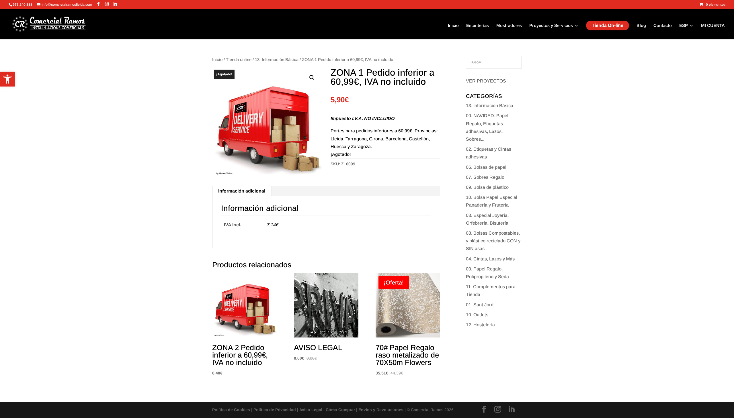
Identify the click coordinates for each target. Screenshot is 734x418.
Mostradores (509, 25)
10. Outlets (477, 314)
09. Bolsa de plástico (487, 187)
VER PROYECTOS (486, 81)
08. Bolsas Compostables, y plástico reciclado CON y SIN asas (493, 241)
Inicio (453, 25)
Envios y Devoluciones (380, 409)
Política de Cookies (231, 409)
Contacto (662, 25)
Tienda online (238, 59)
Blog (641, 25)
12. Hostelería (480, 324)
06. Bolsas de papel (486, 167)
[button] (7, 79)
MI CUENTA (713, 25)
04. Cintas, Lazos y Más (490, 258)
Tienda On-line (607, 25)
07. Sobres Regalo (485, 177)
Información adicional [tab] (241, 191)
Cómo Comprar (340, 409)
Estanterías (477, 25)
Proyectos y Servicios (551, 25)
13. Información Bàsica (276, 59)
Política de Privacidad (274, 409)
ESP (683, 25)
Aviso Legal (310, 409)
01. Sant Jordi (480, 304)
